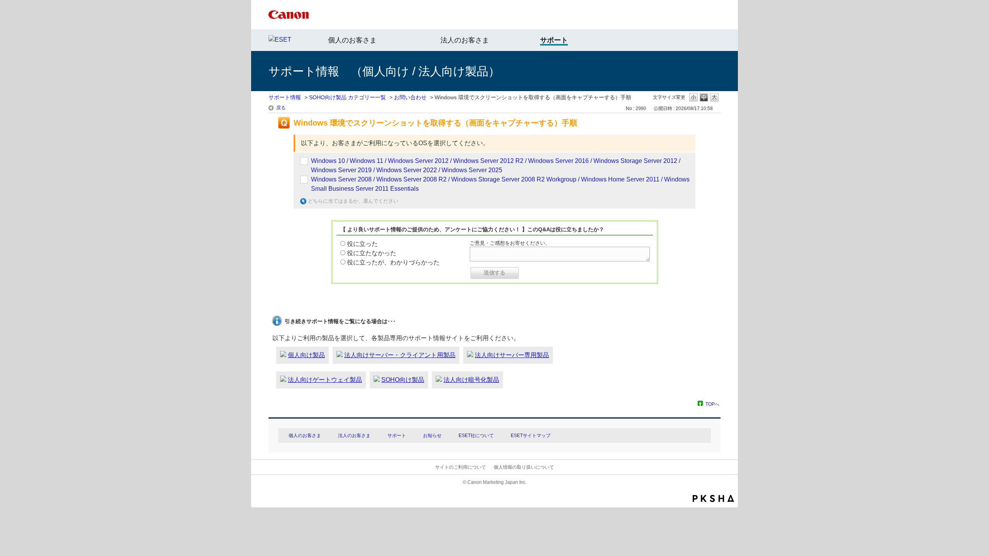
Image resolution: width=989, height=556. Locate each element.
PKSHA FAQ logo (713, 498)
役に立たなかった (371, 253)
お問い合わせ (410, 97)
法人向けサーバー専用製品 (512, 355)
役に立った (362, 244)
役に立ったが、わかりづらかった (393, 262)
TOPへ (712, 404)
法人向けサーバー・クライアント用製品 (399, 355)
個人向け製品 (306, 355)
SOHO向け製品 (402, 379)
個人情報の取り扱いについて (524, 467)
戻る (280, 107)
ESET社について (476, 435)
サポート (396, 435)
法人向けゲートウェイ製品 (325, 379)
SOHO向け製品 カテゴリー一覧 (347, 97)
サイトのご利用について (460, 467)
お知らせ (432, 435)
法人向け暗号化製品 (471, 379)
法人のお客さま (464, 40)
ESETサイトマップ (531, 435)
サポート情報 (284, 97)
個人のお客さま (352, 40)
